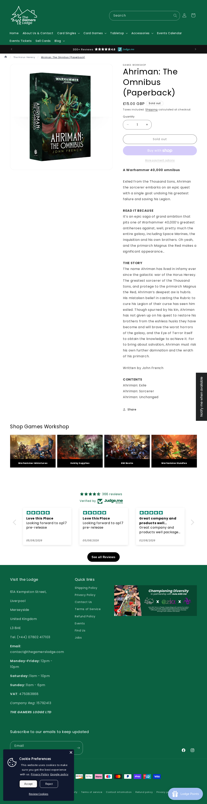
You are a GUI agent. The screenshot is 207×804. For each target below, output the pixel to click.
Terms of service (91, 792)
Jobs (78, 638)
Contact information (119, 792)
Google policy (59, 774)
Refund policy (144, 792)
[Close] (71, 752)
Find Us (80, 630)
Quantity (128, 116)
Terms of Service (88, 609)
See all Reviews (103, 557)
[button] (68, 33)
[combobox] (144, 15)
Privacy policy (165, 792)
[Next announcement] (195, 49)
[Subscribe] (78, 748)
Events (80, 623)
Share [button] (132, 409)
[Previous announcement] (11, 49)
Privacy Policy (85, 595)
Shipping (151, 109)
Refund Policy (85, 616)
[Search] (175, 15)
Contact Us (83, 602)
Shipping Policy (86, 588)
